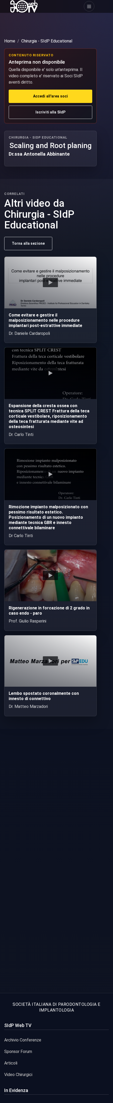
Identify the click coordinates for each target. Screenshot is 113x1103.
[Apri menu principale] (89, 6)
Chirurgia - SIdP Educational (46, 41)
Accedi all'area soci (50, 96)
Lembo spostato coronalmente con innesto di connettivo (44, 696)
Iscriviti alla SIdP (50, 112)
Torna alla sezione (28, 243)
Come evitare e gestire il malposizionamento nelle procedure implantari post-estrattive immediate (45, 320)
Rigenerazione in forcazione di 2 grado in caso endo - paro (49, 610)
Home (9, 41)
